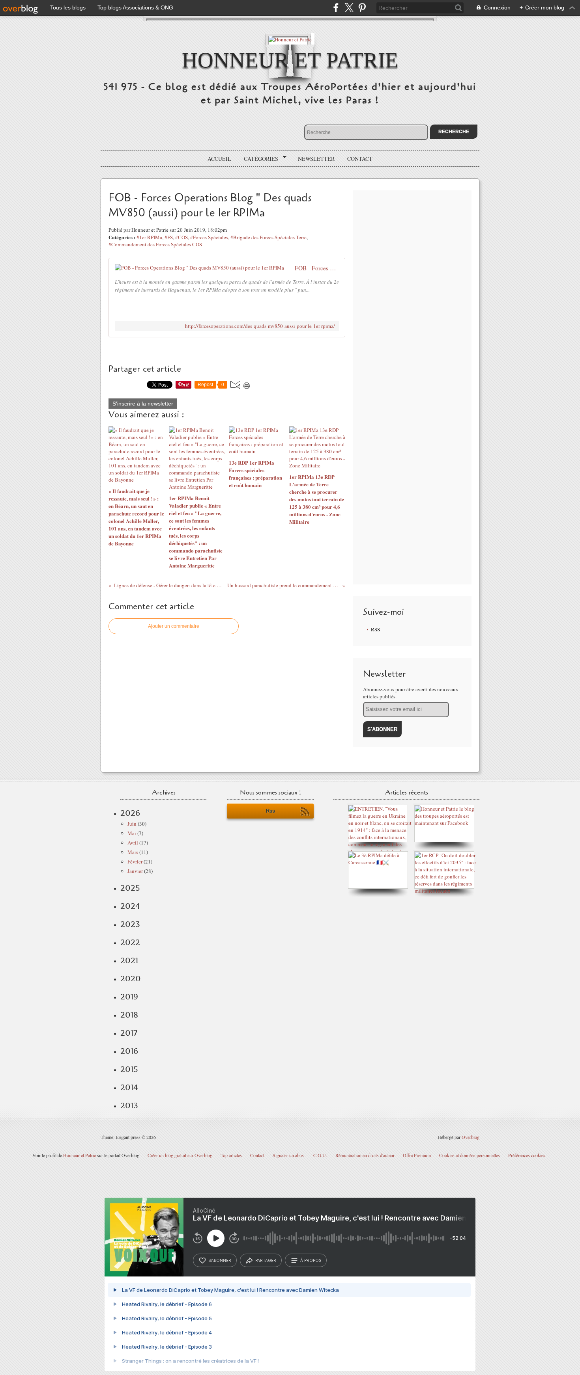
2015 (129, 1069)
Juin (132, 823)
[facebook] (336, 7)
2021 (129, 960)
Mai (131, 833)
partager (265, 1260)
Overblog (470, 1137)
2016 (129, 1051)
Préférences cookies (526, 1155)
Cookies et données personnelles (469, 1155)
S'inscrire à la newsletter (142, 403)
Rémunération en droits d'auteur (365, 1155)
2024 (130, 906)
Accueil (219, 158)
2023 (130, 924)
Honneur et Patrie (290, 60)
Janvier (135, 870)
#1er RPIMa (149, 237)
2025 (130, 888)
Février (134, 861)
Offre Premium (417, 1155)
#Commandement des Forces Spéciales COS (155, 244)
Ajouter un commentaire (173, 626)
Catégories (258, 159)
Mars (132, 852)
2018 (129, 1015)
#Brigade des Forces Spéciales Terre (268, 237)
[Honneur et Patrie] (290, 39)
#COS (181, 237)
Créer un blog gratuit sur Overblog (180, 1155)
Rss (270, 811)
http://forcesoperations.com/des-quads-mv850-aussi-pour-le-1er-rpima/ (260, 326)
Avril (132, 842)
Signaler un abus (289, 1155)
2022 (130, 942)
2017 (128, 1033)
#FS (169, 237)
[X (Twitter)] (349, 7)
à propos (310, 1260)
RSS (375, 629)
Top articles (231, 1155)
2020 (130, 978)
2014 (129, 1087)
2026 (130, 813)
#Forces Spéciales (209, 237)
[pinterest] (362, 7)
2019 (129, 996)
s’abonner (219, 1260)
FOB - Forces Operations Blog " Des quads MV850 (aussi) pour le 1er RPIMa (317, 268)
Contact (359, 158)
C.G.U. (320, 1155)
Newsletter (316, 158)
